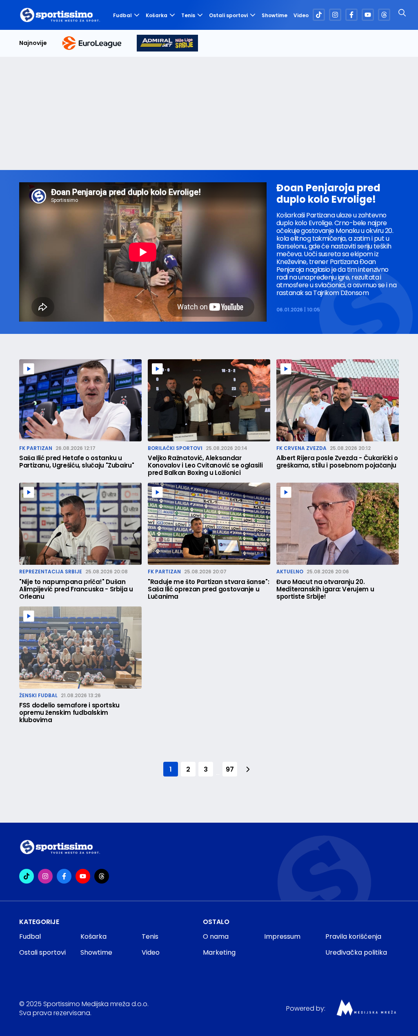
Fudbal (122, 15)
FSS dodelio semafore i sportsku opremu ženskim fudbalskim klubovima (69, 713)
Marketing (219, 952)
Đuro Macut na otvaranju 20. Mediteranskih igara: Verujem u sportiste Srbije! (325, 589)
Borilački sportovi (175, 448)
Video (301, 15)
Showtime (274, 15)
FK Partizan (35, 448)
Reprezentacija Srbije (50, 571)
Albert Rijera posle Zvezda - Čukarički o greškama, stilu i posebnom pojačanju (337, 461)
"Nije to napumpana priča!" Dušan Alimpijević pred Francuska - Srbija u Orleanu (76, 589)
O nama (216, 936)
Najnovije (33, 43)
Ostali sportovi (228, 15)
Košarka (156, 15)
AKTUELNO (289, 571)
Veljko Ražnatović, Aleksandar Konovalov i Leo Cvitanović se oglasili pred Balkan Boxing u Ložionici (205, 465)
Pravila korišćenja (353, 936)
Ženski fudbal (38, 695)
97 (229, 769)
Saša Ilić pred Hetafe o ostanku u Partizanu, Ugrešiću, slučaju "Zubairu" (76, 461)
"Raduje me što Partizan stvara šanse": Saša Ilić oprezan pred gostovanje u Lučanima (208, 589)
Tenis (188, 15)
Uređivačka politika (356, 952)
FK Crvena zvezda (301, 448)
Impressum (282, 936)
